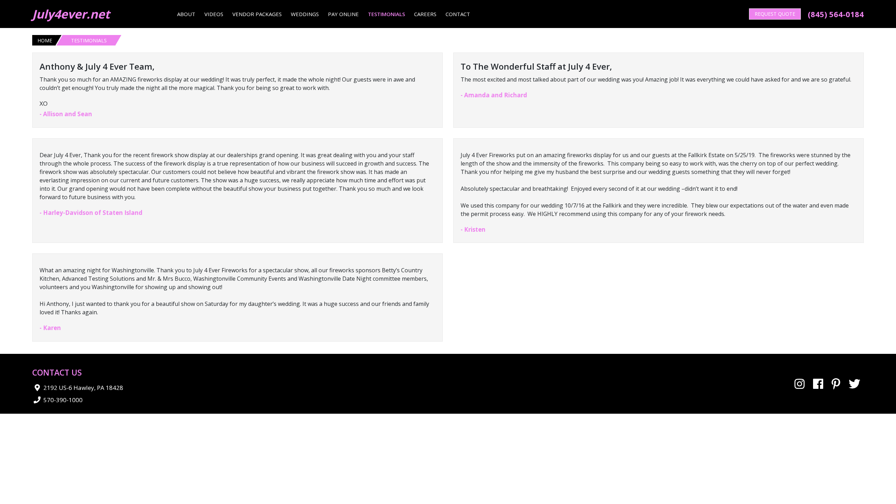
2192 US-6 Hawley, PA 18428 (83, 388)
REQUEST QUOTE (775, 13)
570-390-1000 (63, 400)
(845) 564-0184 (836, 14)
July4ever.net (71, 14)
